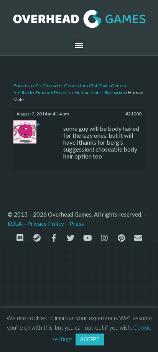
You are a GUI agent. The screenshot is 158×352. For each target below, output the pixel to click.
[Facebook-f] (54, 238)
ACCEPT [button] (90, 339)
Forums (21, 85)
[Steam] (37, 238)
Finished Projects (53, 92)
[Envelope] (138, 238)
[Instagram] (104, 238)
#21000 (133, 114)
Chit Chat (98, 85)
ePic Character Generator (59, 85)
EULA (15, 223)
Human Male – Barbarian (99, 92)
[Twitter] (70, 238)
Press (76, 223)
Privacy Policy (45, 223)
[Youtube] (87, 238)
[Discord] (20, 238)
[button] (79, 44)
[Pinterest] (121, 238)
